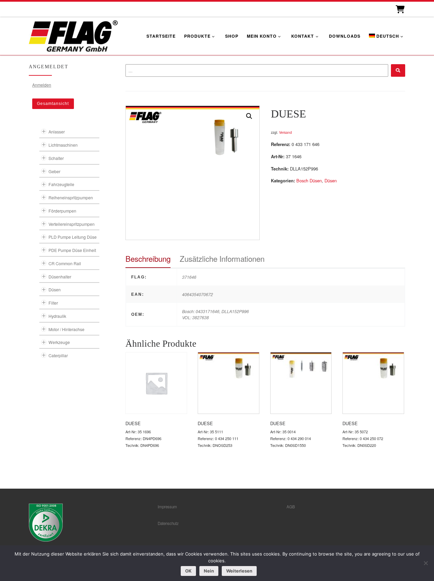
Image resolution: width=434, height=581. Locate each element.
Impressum (167, 506)
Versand (285, 132)
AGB (291, 506)
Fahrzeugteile (61, 184)
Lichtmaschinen (63, 145)
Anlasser (56, 131)
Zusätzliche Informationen (222, 258)
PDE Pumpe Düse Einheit (72, 250)
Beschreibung (148, 258)
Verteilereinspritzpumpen (71, 224)
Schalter (56, 158)
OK (188, 571)
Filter (53, 303)
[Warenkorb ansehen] (399, 9)
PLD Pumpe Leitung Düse (72, 237)
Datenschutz (168, 523)
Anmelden (41, 85)
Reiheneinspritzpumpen (70, 197)
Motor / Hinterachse (66, 329)
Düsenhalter (59, 276)
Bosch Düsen (309, 180)
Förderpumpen (62, 211)
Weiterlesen (239, 571)
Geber (54, 171)
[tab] (148, 258)
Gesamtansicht (53, 103)
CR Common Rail (64, 263)
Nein (209, 571)
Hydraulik (57, 316)
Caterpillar (58, 355)
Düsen (330, 180)
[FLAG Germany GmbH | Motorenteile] (73, 35)
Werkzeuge (59, 342)
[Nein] (425, 563)
